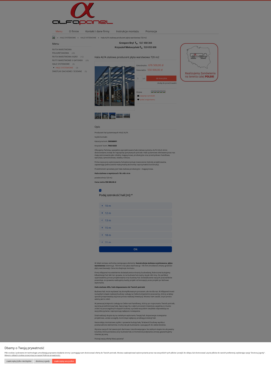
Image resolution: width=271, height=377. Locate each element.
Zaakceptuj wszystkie (64, 361)
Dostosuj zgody (43, 361)
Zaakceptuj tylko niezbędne (18, 361)
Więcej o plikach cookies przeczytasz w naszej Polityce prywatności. (32, 355)
